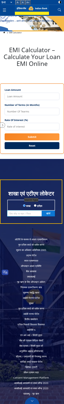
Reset (32, 145)
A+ (27, 2)
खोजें (48, 213)
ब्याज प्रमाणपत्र (31, 260)
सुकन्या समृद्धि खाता (31, 292)
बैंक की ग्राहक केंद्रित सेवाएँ (31, 340)
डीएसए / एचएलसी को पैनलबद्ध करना (31, 356)
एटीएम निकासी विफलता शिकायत (31, 324)
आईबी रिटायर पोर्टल (31, 297)
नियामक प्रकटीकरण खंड (31, 287)
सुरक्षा (31, 303)
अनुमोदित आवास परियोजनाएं (31, 351)
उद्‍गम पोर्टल (31, 255)
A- (18, 2)
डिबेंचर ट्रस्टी (31, 367)
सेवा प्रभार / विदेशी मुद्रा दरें (31, 345)
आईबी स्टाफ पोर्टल (31, 313)
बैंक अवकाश (31, 271)
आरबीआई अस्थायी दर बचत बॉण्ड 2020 (31, 383)
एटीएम (39, 205)
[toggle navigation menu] (4, 10)
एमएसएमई (31, 276)
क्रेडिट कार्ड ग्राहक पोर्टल (31, 361)
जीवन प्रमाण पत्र (31, 372)
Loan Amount (13, 89)
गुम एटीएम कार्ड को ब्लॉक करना (31, 244)
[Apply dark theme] (59, 2)
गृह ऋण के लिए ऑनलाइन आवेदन (31, 282)
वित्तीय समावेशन (31, 319)
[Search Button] (59, 10)
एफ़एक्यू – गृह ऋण (31, 393)
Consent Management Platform (31, 377)
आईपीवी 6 (31, 329)
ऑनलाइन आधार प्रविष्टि (31, 266)
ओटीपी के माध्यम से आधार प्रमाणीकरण (31, 239)
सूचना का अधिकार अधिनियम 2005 (31, 250)
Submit (32, 136)
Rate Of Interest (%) (16, 120)
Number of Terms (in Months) (22, 105)
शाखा (28, 205)
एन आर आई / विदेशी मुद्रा (31, 335)
